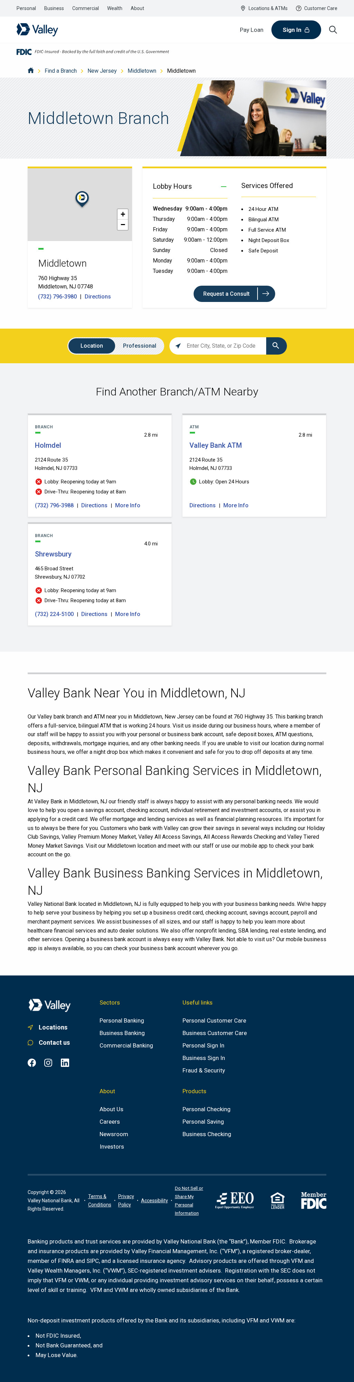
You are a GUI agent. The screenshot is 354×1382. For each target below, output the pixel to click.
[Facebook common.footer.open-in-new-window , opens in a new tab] (32, 1063)
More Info (127, 505)
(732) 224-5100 (55, 614)
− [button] (123, 224)
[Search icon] (333, 30)
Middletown (142, 71)
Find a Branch (61, 71)
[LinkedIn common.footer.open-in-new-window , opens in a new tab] (65, 1063)
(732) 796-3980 (58, 296)
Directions (98, 296)
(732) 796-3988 (55, 505)
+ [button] (123, 214)
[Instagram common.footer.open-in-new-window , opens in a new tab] (48, 1063)
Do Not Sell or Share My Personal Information (189, 1200)
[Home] (31, 71)
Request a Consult (226, 294)
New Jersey (102, 71)
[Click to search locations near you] (178, 346)
